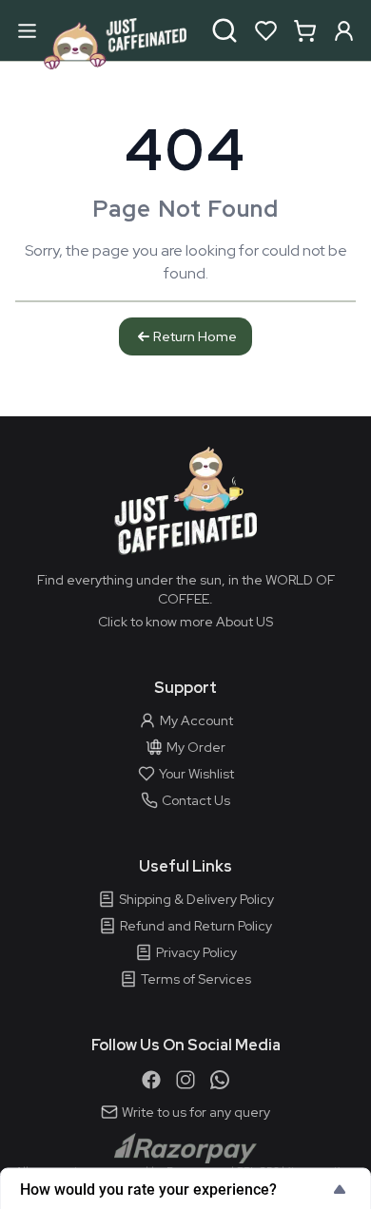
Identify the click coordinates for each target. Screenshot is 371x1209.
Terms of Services (196, 979)
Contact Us (196, 800)
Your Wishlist (196, 773)
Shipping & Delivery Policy (196, 899)
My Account (196, 720)
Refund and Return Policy (196, 925)
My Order (195, 747)
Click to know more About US (185, 621)
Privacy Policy (196, 952)
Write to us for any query (196, 1112)
